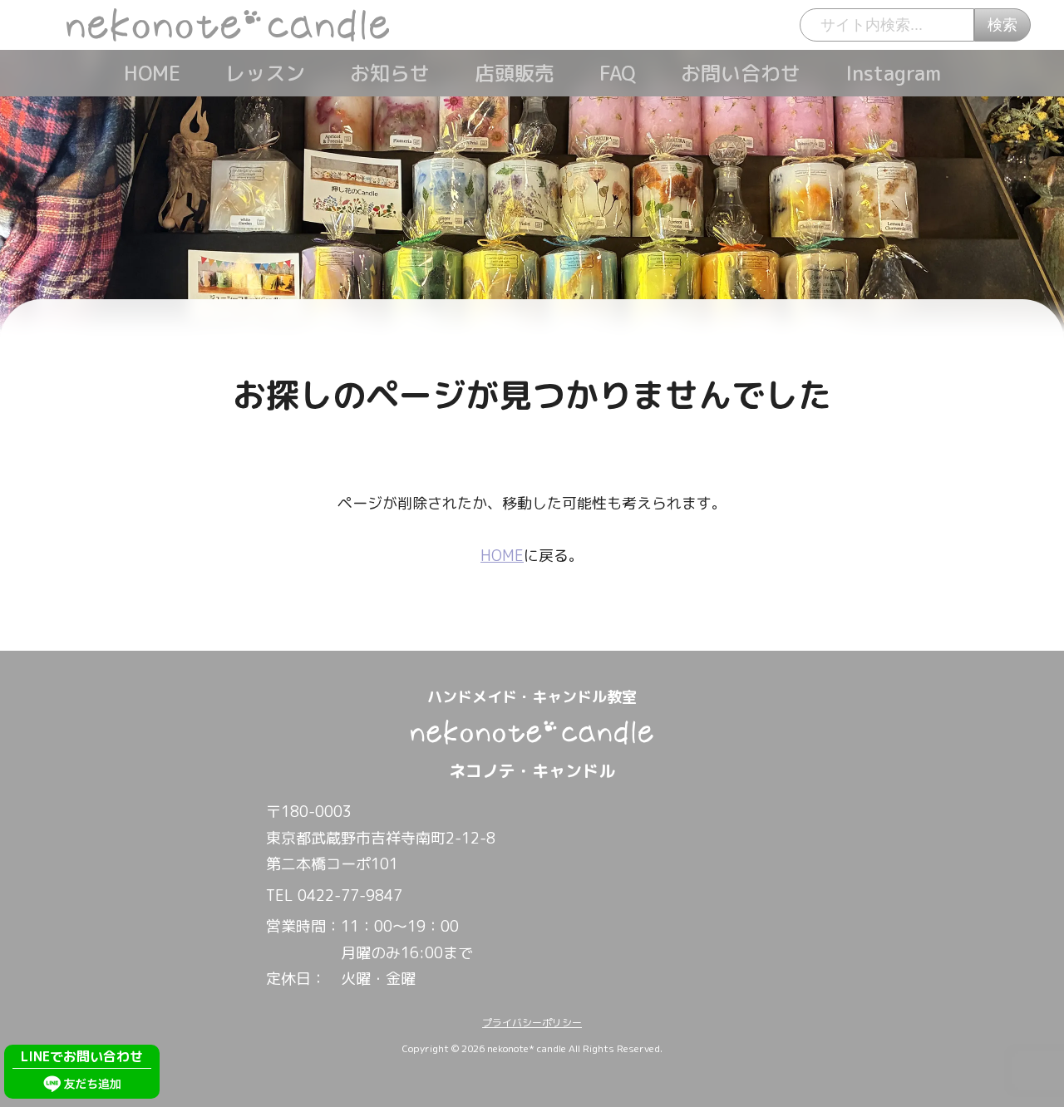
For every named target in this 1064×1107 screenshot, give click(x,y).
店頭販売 (514, 73)
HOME (152, 73)
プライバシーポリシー (532, 1023)
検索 (1002, 25)
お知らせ (390, 73)
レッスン (265, 73)
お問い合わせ (740, 73)
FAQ (617, 73)
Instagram (893, 73)
